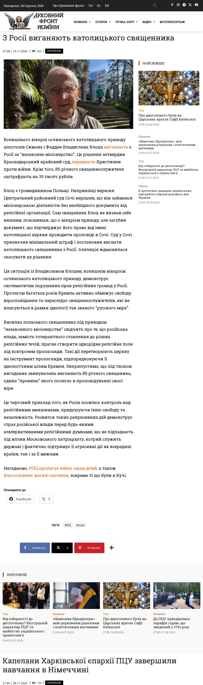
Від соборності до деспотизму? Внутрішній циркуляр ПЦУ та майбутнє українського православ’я (169, 169)
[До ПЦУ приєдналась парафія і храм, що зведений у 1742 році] (176, 595)
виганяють (116, 147)
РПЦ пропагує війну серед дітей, (63, 468)
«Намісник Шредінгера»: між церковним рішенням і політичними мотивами (167, 144)
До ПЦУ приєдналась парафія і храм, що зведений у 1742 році (171, 622)
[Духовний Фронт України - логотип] (34, 21)
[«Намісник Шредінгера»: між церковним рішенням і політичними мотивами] (76, 595)
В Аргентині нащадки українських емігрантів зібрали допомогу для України (165, 194)
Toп (141, 110)
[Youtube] (196, 5)
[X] (190, 5)
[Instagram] (178, 5)
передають (83, 161)
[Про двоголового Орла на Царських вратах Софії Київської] (169, 88)
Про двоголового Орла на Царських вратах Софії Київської (167, 117)
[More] (111, 548)
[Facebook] (172, 5)
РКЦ (68, 525)
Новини (54, 51)
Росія (80, 525)
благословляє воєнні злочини (36, 475)
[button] (155, 5)
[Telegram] (184, 5)
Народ (143, 185)
